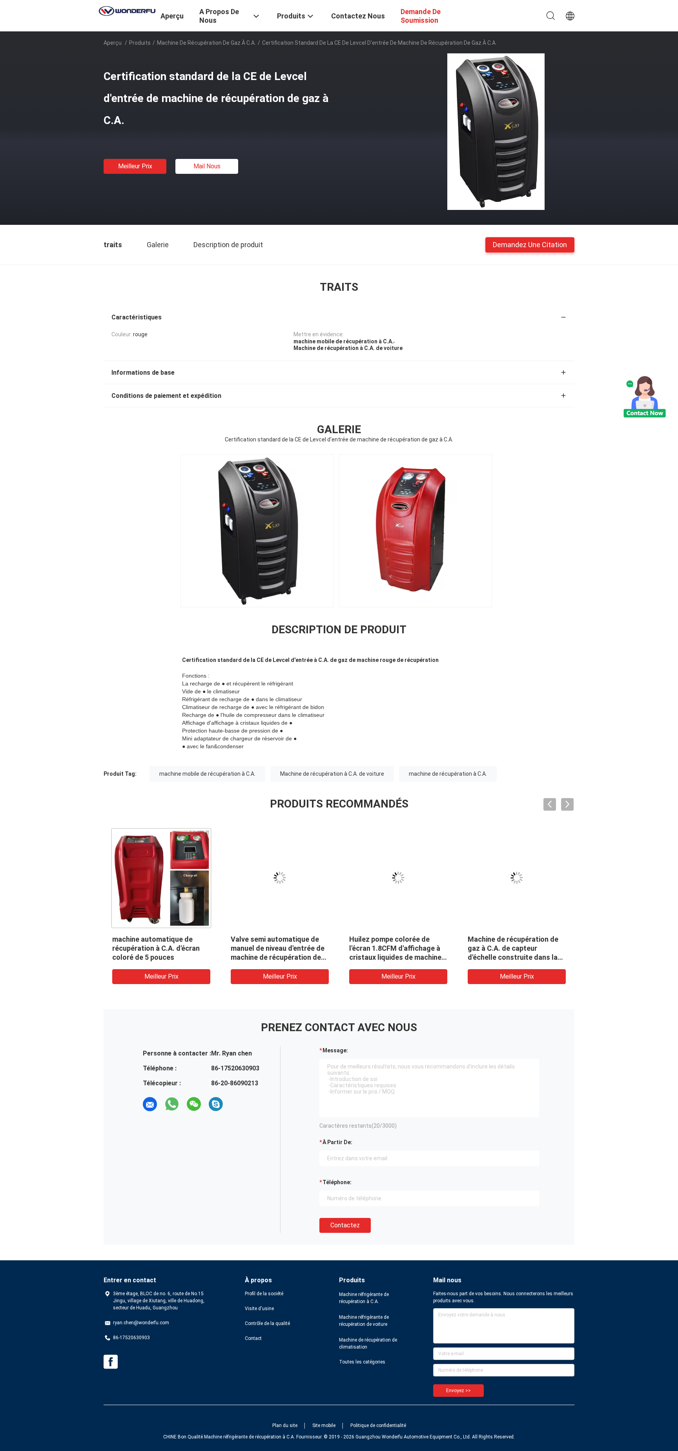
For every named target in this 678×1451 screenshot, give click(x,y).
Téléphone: (337, 1182)
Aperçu (113, 43)
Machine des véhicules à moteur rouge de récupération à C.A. (398, 948)
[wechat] (194, 1104)
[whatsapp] (172, 1104)
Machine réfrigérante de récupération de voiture (364, 1320)
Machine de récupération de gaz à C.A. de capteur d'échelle (157, 948)
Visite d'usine (259, 1308)
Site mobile (323, 1425)
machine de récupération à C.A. (448, 774)
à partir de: (337, 1142)
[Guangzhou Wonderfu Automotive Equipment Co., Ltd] (127, 10)
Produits (140, 43)
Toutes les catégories (362, 1362)
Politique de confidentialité (378, 1425)
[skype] (216, 1104)
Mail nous (207, 166)
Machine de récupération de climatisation (368, 1343)
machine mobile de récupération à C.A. (207, 774)
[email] (150, 1104)
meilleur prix (135, 166)
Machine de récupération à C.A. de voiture (332, 774)
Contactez (345, 1225)
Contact (253, 1338)
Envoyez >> (458, 1390)
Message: (335, 1050)
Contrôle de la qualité (267, 1323)
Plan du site (284, 1425)
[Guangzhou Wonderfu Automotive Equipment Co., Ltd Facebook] (111, 1362)
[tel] (238, 1104)
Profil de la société (264, 1293)
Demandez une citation (530, 244)
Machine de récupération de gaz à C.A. (206, 43)
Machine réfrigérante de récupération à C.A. (364, 1298)
